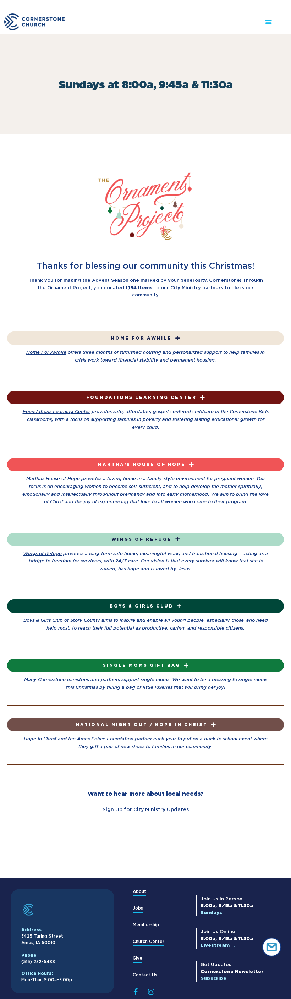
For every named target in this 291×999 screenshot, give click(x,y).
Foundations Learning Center (56, 411)
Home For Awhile (46, 352)
